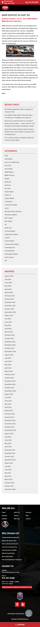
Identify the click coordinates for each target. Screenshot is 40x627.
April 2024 (8, 368)
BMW (3, 93)
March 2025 (9, 332)
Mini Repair (8, 221)
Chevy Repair (9, 192)
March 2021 (9, 479)
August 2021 (9, 463)
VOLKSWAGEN (9, 251)
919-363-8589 (33, 2)
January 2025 (9, 338)
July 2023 (8, 397)
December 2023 (10, 381)
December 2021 (10, 450)
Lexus (7, 208)
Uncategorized (10, 248)
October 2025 (9, 309)
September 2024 (10, 351)
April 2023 (8, 407)
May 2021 (8, 473)
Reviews (4, 519)
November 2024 (10, 345)
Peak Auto (17, 21)
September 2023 (10, 391)
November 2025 (10, 306)
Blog (27, 515)
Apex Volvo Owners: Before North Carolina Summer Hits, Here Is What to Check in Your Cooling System (20, 131)
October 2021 (9, 457)
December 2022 (10, 420)
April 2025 (8, 329)
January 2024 (9, 378)
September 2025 (10, 312)
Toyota (7, 238)
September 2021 (10, 460)
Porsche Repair (10, 231)
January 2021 (9, 486)
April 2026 (8, 289)
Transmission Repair (12, 244)
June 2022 (8, 440)
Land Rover (8, 202)
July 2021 (8, 466)
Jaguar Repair (9, 198)
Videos (16, 515)
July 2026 (8, 279)
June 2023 (8, 401)
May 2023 (8, 404)
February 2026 (10, 296)
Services (28, 512)
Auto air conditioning (12, 162)
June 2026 (8, 283)
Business (8, 185)
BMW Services (7, 21)
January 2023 (9, 417)
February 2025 (9, 335)
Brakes (7, 179)
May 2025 (8, 325)
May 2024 (8, 365)
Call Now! (21, 625)
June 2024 (8, 361)
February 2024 (10, 375)
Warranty (17, 519)
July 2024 (8, 358)
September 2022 (10, 430)
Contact (28, 519)
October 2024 (9, 348)
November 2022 (10, 424)
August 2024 (9, 355)
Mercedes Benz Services (13, 211)
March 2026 (9, 293)
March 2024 (9, 371)
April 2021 (8, 476)
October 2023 (9, 388)
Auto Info (8, 166)
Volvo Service (9, 257)
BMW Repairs (32, 19)
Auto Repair (9, 169)
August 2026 (9, 276)
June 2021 (8, 470)
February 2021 (9, 483)
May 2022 (8, 443)
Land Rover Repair (11, 205)
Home (3, 512)
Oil (5, 224)
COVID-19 (8, 195)
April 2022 (8, 447)
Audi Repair (8, 159)
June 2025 (8, 322)
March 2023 (9, 411)
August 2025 (9, 315)
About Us (16, 512)
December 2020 (10, 489)
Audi (6, 156)
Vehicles (4, 515)
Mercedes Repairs (11, 215)
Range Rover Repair (11, 234)
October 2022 (9, 427)
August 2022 (9, 434)
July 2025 (8, 319)
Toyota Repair (9, 241)
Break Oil (8, 182)
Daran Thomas (9, 19)
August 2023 (9, 394)
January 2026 (9, 299)
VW (6, 261)
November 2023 (10, 384)
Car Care (8, 188)
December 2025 (10, 302)
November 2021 (10, 453)
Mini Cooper (9, 218)
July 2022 (8, 437)
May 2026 (8, 286)
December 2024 (10, 342)
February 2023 (10, 414)
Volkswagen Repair (11, 254)
